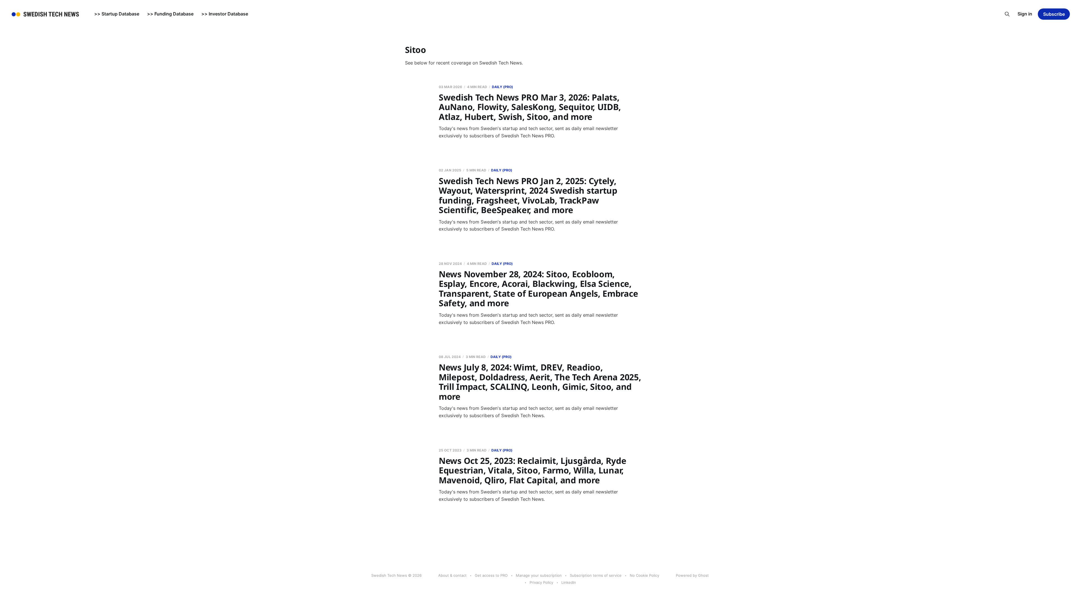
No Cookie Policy (644, 575)
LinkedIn (568, 582)
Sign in (1025, 14)
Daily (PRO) (502, 87)
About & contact (452, 575)
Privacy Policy (541, 582)
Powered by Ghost (692, 575)
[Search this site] (1007, 14)
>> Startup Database (116, 14)
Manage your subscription (539, 575)
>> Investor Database (224, 14)
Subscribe (1054, 14)
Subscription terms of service (596, 575)
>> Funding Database (170, 14)
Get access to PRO (491, 575)
